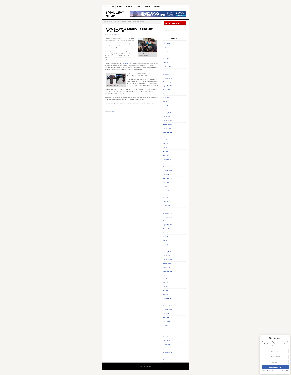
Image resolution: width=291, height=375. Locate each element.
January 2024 (166, 163)
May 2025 (165, 101)
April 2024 (166, 151)
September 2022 (167, 224)
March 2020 (166, 340)
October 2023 (167, 174)
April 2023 (166, 197)
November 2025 (167, 78)
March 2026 (166, 62)
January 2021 (166, 302)
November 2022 (167, 217)
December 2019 (167, 352)
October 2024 (167, 128)
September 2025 (167, 86)
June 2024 (166, 143)
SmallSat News (114, 14)
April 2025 (166, 105)
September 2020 (167, 317)
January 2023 (166, 209)
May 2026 (166, 55)
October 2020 (167, 313)
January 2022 (166, 255)
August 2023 (166, 182)
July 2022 (165, 232)
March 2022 (166, 248)
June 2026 (166, 51)
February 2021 (167, 298)
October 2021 (167, 267)
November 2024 (167, 124)
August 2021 (166, 275)
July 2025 (165, 93)
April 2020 (166, 336)
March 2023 (166, 201)
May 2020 (166, 333)
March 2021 (166, 294)
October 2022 (167, 221)
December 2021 (167, 259)
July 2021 (165, 279)
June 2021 (165, 282)
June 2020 (166, 329)
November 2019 (167, 356)
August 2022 (166, 228)
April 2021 (165, 290)
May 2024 (166, 147)
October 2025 (167, 82)
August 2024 (166, 136)
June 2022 (166, 236)
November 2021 (167, 263)
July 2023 (165, 186)
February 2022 (167, 252)
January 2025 (166, 116)
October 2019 (167, 360)
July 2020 (165, 325)
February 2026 (167, 66)
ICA (131, 103)
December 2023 (167, 167)
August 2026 (166, 43)
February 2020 (167, 344)
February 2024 (167, 159)
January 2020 (166, 348)
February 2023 (167, 205)
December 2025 (167, 74)
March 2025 (166, 109)
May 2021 (165, 286)
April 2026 (166, 58)
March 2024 (166, 155)
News (113, 111)
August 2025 (166, 89)
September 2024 (167, 132)
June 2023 (166, 190)
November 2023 (167, 170)
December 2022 (167, 213)
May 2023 (165, 194)
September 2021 (167, 271)
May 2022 (165, 240)
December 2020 (167, 306)
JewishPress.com (126, 63)
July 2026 (165, 47)
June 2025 (166, 97)
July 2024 (165, 140)
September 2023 (167, 178)
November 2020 (167, 309)
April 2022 (166, 244)
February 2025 (167, 113)
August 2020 (166, 321)
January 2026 (166, 70)
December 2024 (167, 120)
